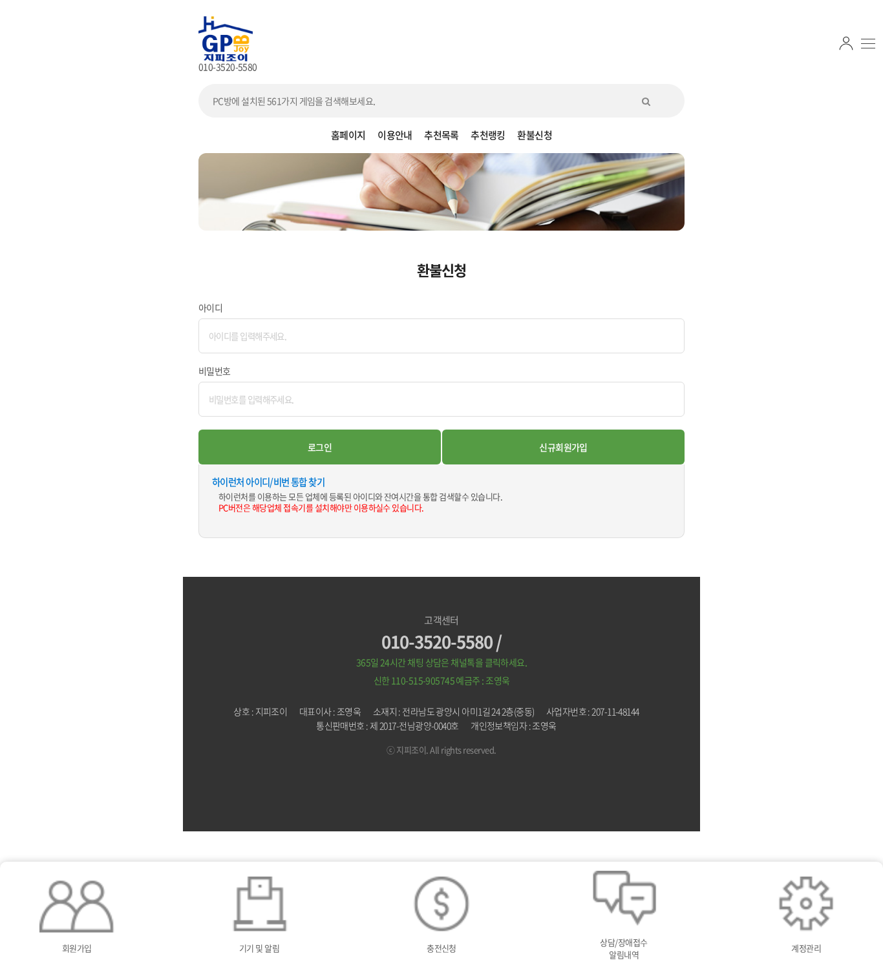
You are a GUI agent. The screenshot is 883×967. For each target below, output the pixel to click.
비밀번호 (214, 370)
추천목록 (441, 135)
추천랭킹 (488, 135)
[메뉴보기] (868, 43)
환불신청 (534, 135)
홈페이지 (348, 135)
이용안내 (395, 135)
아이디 (210, 307)
